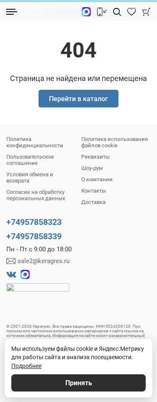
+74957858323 (34, 222)
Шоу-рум (92, 168)
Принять (78, 383)
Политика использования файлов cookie (114, 142)
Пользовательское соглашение (30, 160)
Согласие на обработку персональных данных (35, 195)
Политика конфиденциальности (34, 142)
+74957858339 (34, 236)
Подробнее (26, 366)
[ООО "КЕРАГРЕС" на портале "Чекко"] (37, 293)
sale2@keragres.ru (43, 261)
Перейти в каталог (78, 99)
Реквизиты (95, 157)
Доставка (93, 202)
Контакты (93, 191)
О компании (97, 179)
